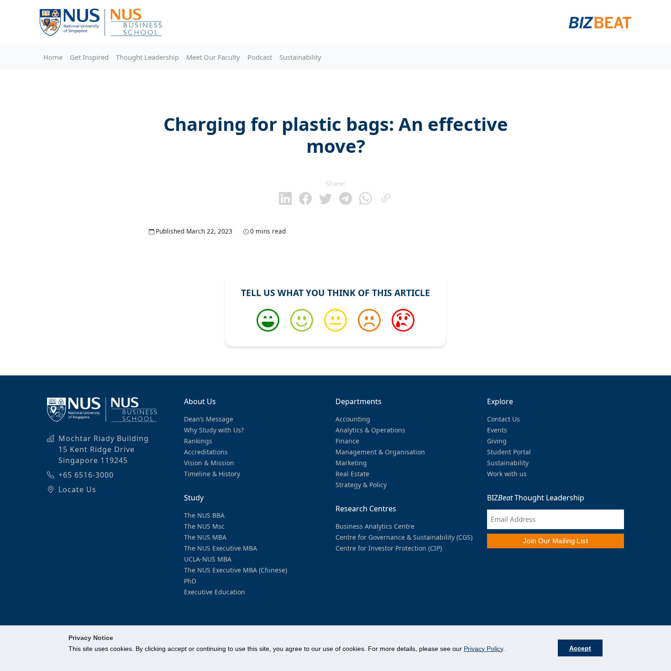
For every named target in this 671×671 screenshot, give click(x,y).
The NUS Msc (204, 526)
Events (497, 430)
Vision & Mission (209, 462)
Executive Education (214, 592)
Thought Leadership (147, 57)
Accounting (353, 419)
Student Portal (509, 451)
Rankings (198, 441)
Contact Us (503, 419)
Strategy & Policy (361, 484)
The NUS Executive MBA (220, 548)
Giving (497, 441)
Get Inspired (89, 57)
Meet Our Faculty (213, 57)
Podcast (259, 57)
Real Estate (352, 473)
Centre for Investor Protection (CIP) (389, 548)
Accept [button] (580, 648)
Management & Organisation (380, 451)
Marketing (351, 462)
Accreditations (206, 451)
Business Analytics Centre (375, 526)
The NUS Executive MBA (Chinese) (235, 570)
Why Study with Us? (214, 430)
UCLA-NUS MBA (207, 559)
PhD (190, 581)
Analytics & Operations (370, 430)
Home (53, 57)
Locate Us (77, 489)
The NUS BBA (204, 515)
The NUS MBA (205, 537)
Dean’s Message (208, 419)
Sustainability (300, 57)
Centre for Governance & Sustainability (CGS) (404, 537)
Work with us (507, 473)
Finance (347, 441)
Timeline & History (212, 473)
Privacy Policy (483, 648)
